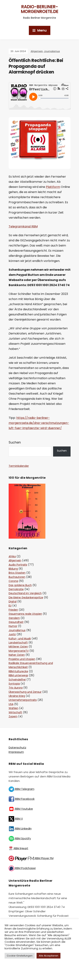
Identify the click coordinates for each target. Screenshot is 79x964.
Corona (13, 581)
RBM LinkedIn (23, 828)
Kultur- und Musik (20, 638)
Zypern (13, 716)
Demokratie (16, 589)
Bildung (13, 569)
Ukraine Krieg (17, 696)
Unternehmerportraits (23, 700)
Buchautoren (17, 577)
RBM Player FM (43, 858)
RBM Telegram (24, 789)
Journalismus (52, 51)
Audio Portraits (18, 564)
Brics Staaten (17, 573)
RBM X (18, 818)
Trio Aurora (16, 687)
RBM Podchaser (25, 868)
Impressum (16, 752)
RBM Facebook (24, 799)
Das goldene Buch (20, 585)
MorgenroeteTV (19, 651)
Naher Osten (17, 655)
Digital (13, 601)
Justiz (12, 634)
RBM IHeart (20, 848)
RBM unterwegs (18, 675)
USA (11, 704)
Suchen (15, 442)
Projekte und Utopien (22, 659)
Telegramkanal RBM (23, 226)
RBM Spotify (22, 838)
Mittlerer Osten (18, 646)
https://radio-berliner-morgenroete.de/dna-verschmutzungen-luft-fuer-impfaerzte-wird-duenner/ (39, 423)
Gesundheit (16, 622)
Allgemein (37, 51)
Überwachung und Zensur (25, 692)
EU (10, 605)
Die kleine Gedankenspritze (26, 597)
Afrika (12, 556)
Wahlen (13, 708)
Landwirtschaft (18, 642)
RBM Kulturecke (18, 671)
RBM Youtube (23, 809)
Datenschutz (17, 747)
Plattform (53, 187)
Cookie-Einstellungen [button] (20, 955)
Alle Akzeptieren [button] (48, 955)
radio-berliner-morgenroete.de (39, 9)
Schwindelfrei (17, 679)
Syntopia (14, 683)
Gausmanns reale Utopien (25, 614)
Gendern (14, 618)
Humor (13, 626)
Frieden (13, 610)
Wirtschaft (15, 712)
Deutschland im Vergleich (25, 593)
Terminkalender (19, 466)
